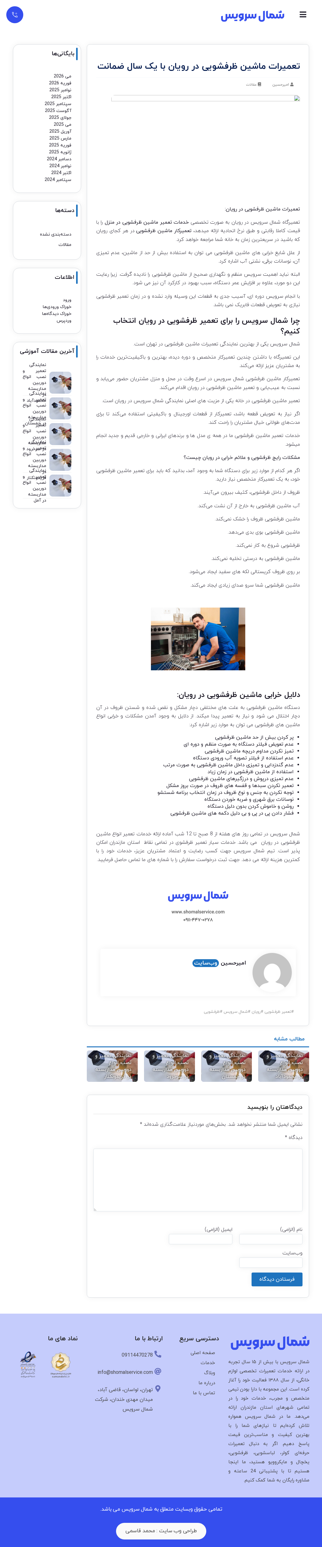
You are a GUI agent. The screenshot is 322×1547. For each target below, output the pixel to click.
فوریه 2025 (60, 145)
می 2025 (62, 125)
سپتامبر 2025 (58, 104)
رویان (256, 1012)
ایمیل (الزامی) (218, 1229)
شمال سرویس (265, 222)
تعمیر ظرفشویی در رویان (178, 321)
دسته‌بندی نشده (55, 234)
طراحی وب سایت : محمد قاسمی (161, 1531)
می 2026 (62, 76)
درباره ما (206, 1383)
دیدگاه (294, 1137)
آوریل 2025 (60, 132)
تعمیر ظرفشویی (277, 1012)
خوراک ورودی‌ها (57, 307)
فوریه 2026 (60, 83)
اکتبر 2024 (61, 173)
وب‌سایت (205, 963)
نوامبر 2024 (60, 166)
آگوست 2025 (58, 111)
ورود (67, 300)
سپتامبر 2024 (58, 180)
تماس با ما (204, 1393)
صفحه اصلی (203, 1353)
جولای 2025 (60, 118)
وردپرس (64, 321)
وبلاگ (209, 1373)
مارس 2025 (60, 138)
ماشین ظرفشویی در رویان (220, 695)
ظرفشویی (212, 1012)
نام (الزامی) (291, 1229)
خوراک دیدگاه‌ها (56, 314)
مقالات (251, 84)
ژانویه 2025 (60, 152)
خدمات (208, 1363)
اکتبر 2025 (61, 97)
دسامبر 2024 (59, 159)
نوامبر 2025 (60, 90)
